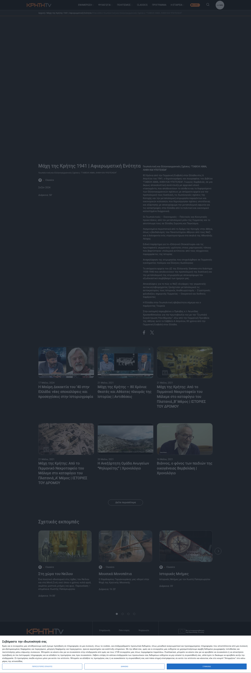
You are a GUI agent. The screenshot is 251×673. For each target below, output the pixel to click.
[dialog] (125, 654)
